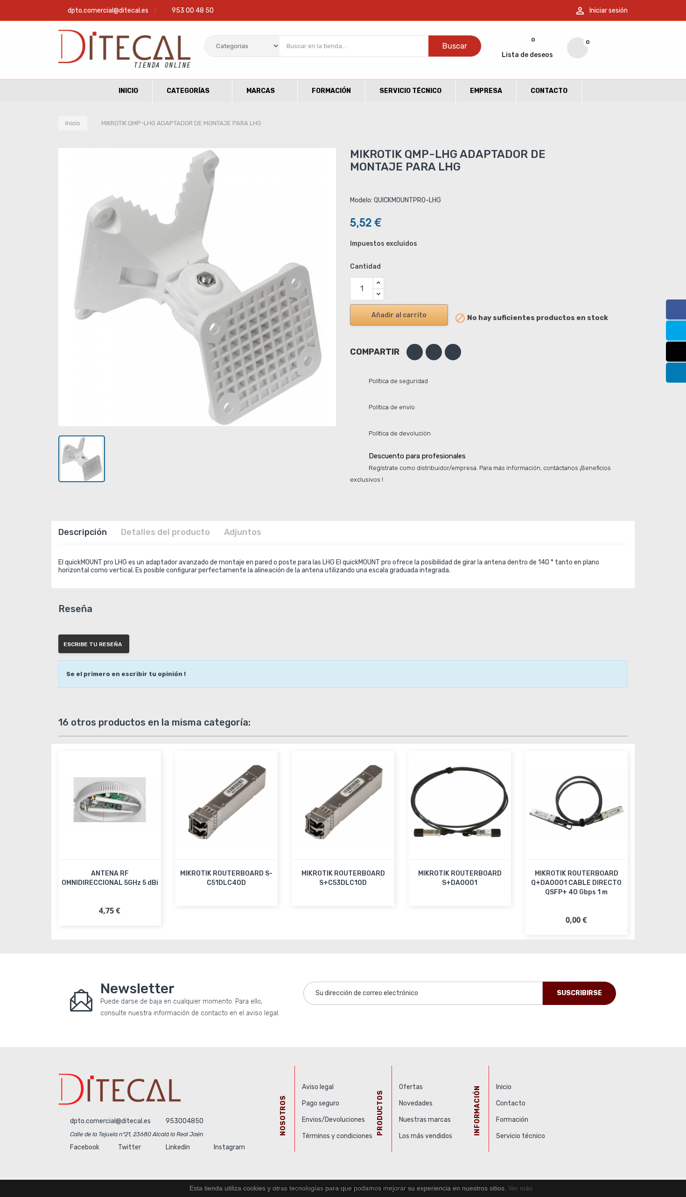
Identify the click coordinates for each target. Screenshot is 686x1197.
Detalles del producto (165, 532)
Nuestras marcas (425, 1120)
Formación (512, 1120)
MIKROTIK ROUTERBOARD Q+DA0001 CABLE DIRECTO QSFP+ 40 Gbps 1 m (576, 882)
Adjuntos (242, 532)
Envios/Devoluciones (333, 1120)
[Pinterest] (453, 352)
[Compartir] (414, 352)
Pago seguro (320, 1103)
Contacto (510, 1103)
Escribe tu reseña (92, 644)
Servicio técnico (520, 1136)
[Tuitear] (434, 352)
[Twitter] (676, 331)
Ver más (520, 1188)
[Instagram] (676, 352)
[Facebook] (676, 309)
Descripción (82, 532)
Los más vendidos (425, 1136)
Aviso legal (318, 1087)
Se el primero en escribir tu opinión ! (126, 673)
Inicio (503, 1087)
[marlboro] (172, 1089)
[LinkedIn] (676, 373)
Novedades (416, 1103)
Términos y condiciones (337, 1136)
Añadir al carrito (399, 315)
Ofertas (411, 1087)
